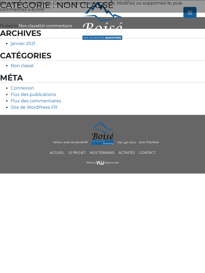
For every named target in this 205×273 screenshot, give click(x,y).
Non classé (22, 65)
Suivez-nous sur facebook (70, 142)
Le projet (77, 152)
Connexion (22, 88)
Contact (147, 152)
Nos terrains (102, 152)
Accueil (57, 152)
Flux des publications (33, 94)
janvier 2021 (23, 43)
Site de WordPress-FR (34, 107)
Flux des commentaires (36, 100)
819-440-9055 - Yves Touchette (138, 142)
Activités (127, 152)
